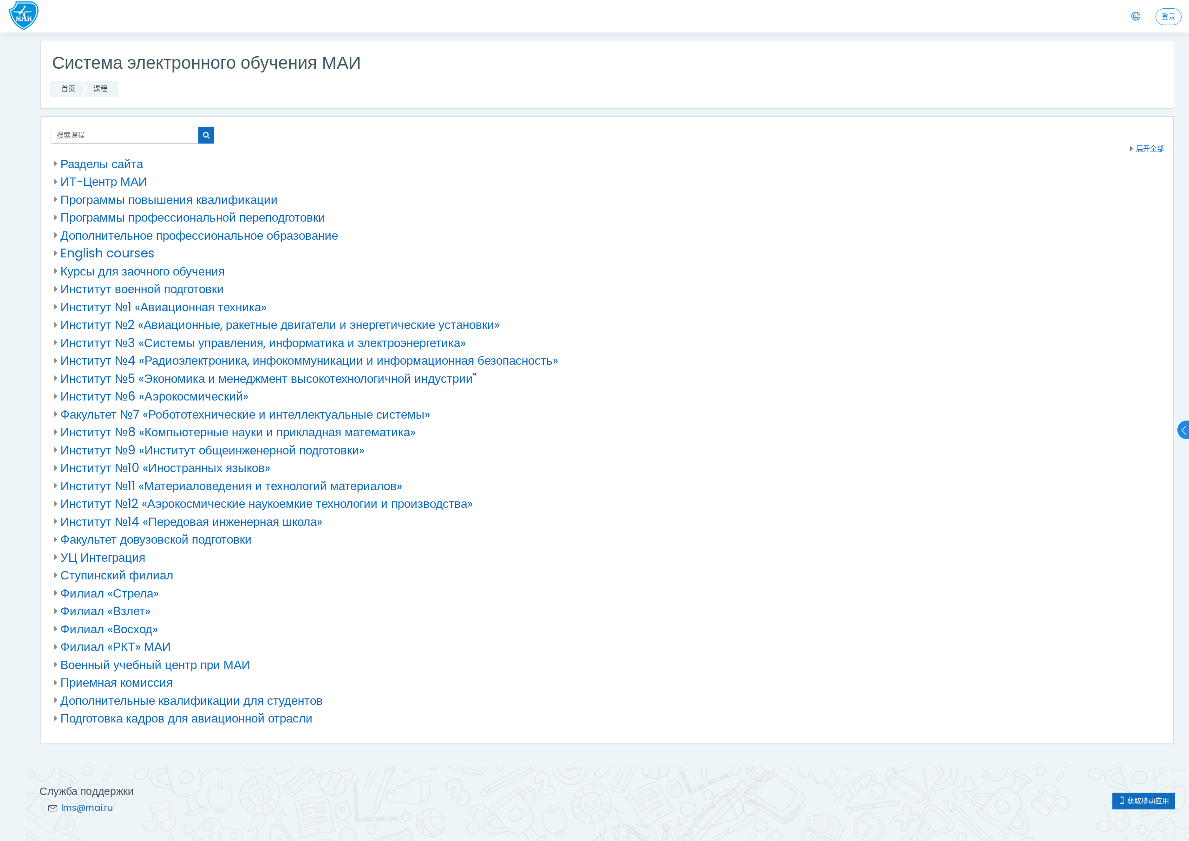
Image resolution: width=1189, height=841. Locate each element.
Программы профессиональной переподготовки (192, 217)
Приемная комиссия (116, 682)
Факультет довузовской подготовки (156, 539)
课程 (100, 88)
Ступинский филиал (116, 575)
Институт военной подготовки (142, 288)
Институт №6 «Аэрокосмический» (154, 396)
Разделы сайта (101, 163)
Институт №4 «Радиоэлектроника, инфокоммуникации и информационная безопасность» (309, 360)
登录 (1169, 16)
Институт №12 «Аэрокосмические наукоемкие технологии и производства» (266, 503)
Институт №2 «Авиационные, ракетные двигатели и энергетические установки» (280, 324)
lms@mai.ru (87, 808)
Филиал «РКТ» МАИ (115, 646)
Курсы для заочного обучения (142, 271)
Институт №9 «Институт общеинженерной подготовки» (212, 450)
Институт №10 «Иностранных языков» (165, 467)
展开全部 (1150, 148)
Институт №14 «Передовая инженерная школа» (191, 521)
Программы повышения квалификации (169, 199)
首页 (68, 88)
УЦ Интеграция (102, 557)
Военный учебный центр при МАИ (155, 664)
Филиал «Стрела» (109, 593)
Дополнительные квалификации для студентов (191, 700)
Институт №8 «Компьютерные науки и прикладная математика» (238, 431)
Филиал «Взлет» (105, 610)
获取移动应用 (1147, 801)
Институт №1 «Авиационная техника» (163, 306)
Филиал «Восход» (109, 628)
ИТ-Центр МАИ (103, 181)
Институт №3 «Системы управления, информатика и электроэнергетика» (263, 342)
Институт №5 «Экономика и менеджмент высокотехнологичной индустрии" (268, 378)
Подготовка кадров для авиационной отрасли (186, 718)
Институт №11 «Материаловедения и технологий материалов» (231, 485)
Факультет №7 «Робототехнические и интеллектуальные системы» (245, 414)
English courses (107, 253)
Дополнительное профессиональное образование (199, 235)
